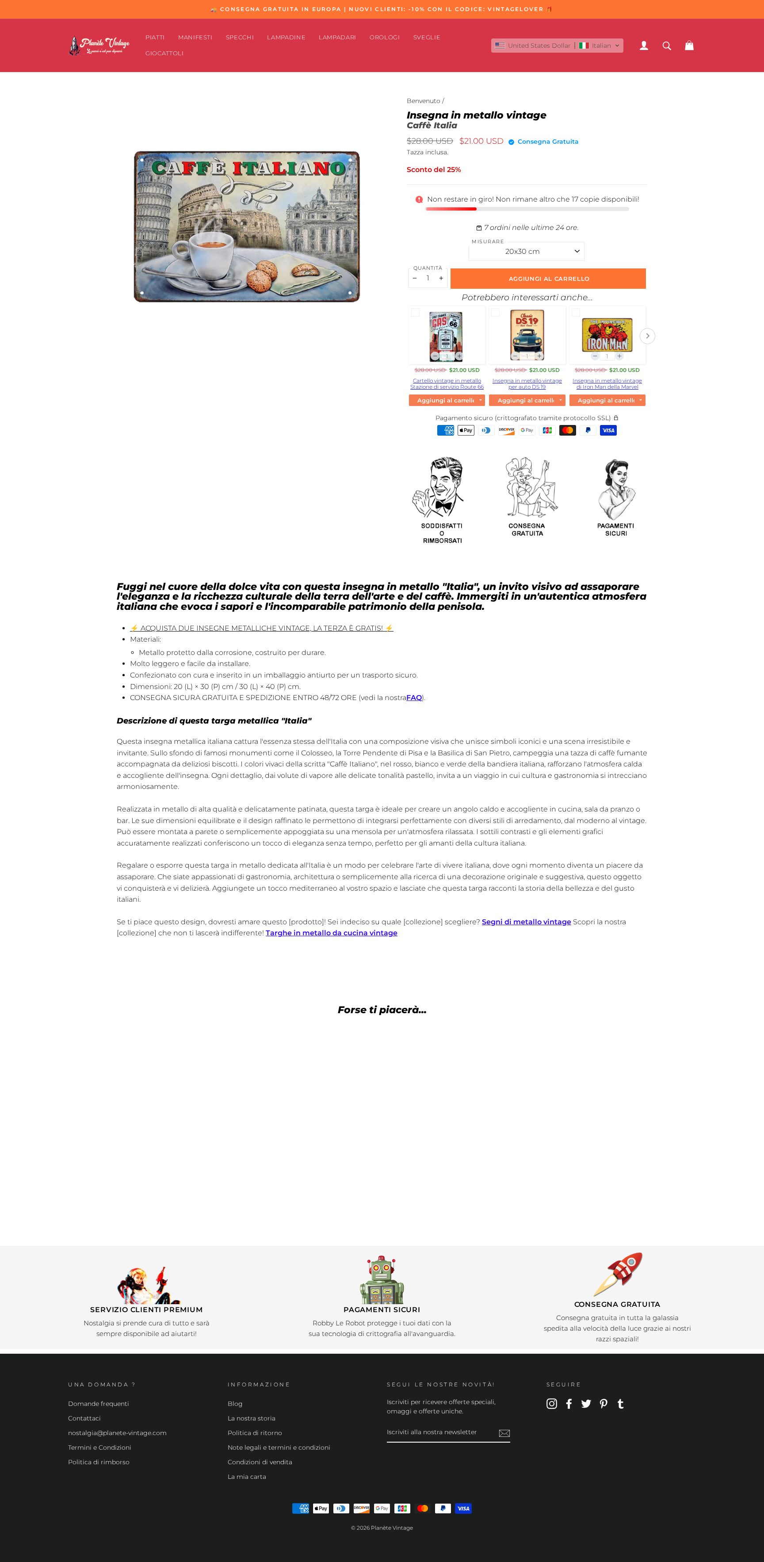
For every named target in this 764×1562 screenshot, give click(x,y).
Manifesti (195, 37)
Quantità (428, 268)
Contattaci (84, 1418)
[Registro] (504, 1433)
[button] (557, 45)
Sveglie (427, 37)
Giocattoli (164, 53)
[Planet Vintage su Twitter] (586, 1403)
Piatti (155, 37)
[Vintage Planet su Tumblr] (620, 1403)
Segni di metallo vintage (526, 922)
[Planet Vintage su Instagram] (551, 1403)
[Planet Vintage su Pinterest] (603, 1403)
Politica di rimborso (99, 1462)
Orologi (385, 37)
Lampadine (286, 37)
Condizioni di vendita (260, 1462)
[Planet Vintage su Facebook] (569, 1403)
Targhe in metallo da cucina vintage (331, 933)
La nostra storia (251, 1418)
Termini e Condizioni (99, 1447)
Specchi (240, 37)
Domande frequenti (98, 1403)
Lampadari (337, 37)
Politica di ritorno (255, 1432)
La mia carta (247, 1476)
